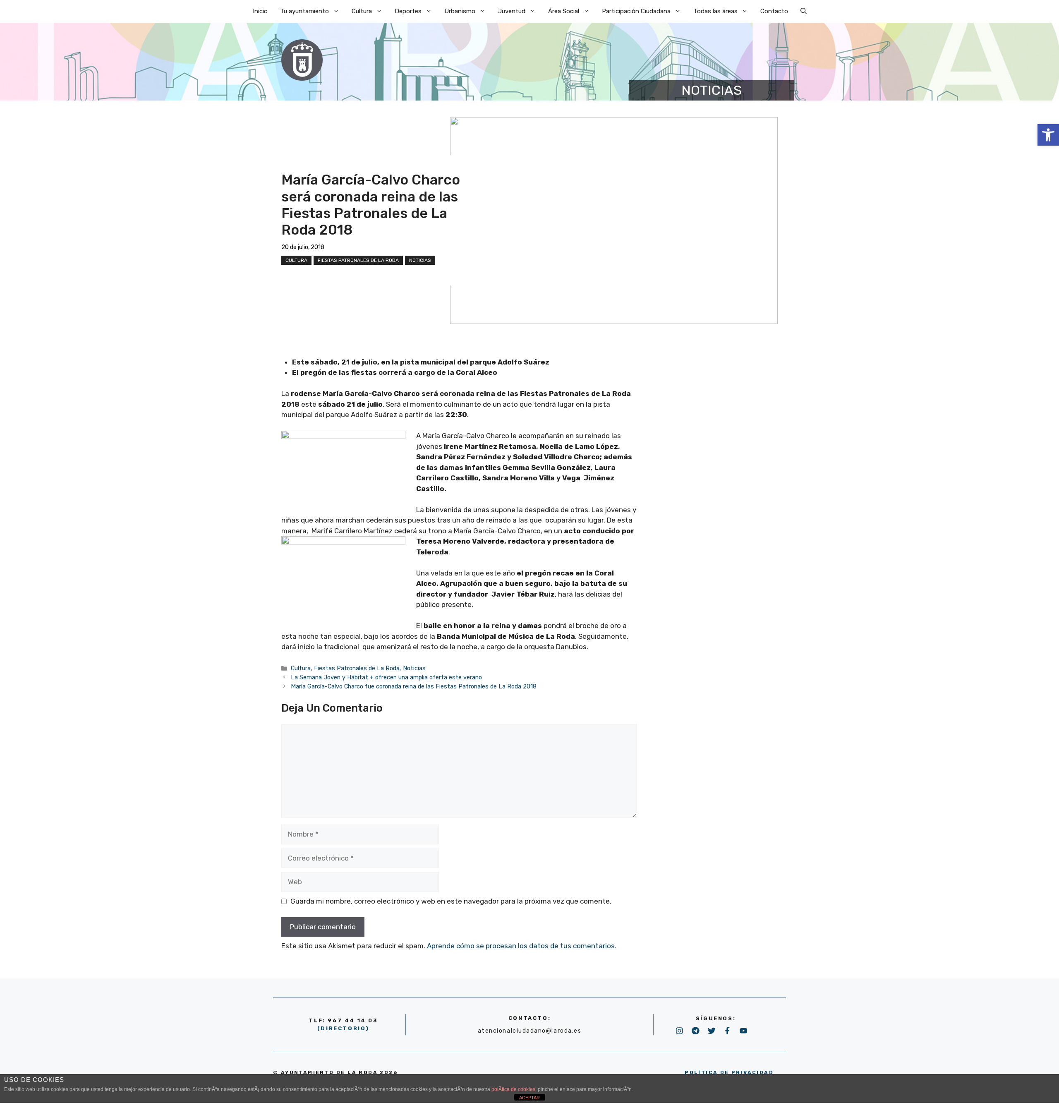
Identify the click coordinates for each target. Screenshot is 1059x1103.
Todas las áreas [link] (715, 11)
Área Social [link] (563, 11)
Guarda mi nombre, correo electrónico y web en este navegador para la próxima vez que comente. (450, 901)
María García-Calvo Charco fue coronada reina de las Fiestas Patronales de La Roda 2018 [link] (414, 686)
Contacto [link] (774, 11)
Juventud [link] (511, 11)
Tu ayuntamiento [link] (304, 11)
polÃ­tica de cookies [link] (513, 1089)
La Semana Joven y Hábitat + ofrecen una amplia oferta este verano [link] (386, 677)
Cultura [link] (362, 11)
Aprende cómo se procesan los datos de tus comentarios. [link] (521, 946)
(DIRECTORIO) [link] (343, 1028)
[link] (1048, 135)
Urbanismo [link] (459, 11)
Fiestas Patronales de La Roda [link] (358, 260)
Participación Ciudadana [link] (636, 11)
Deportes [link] (408, 11)
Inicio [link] (260, 11)
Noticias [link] (420, 260)
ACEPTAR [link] (529, 1097)
